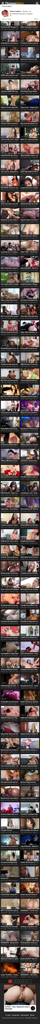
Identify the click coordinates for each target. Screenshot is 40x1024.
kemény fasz (10, 415)
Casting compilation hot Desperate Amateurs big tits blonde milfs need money (30, 927)
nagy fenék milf (13, 109)
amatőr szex (29, 768)
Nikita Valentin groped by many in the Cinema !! (30, 702)
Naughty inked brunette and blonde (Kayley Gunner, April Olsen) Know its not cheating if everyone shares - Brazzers (30, 396)
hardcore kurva (15, 125)
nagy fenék (18, 896)
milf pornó (28, 93)
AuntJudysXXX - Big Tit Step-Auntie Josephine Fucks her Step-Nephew (30, 268)
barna (23, 190)
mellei (14, 254)
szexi (22, 768)
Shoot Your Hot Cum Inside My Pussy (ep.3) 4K (10, 236)
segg (22, 688)
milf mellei (24, 206)
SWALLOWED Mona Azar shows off (10, 461)
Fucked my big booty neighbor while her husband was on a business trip (10, 364)
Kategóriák (15, 1015)
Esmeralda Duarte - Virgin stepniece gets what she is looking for (30, 653)
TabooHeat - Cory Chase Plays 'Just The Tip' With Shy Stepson (10, 509)
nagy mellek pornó (19, 174)
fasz (33, 141)
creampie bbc (25, 174)
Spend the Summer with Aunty (30, 59)
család (3, 415)
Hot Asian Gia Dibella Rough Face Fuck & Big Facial (30, 300)
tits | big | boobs (17, 495)
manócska (24, 671)
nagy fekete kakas (27, 318)
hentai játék (13, 977)
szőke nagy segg (26, 398)
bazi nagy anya (33, 929)
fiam (2, 318)
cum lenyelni (5, 896)
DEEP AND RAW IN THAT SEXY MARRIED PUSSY (30, 172)
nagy (27, 77)
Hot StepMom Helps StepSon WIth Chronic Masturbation (10, 653)
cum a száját (17, 527)
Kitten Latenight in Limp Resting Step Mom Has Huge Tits (30, 27)
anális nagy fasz (26, 334)
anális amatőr (25, 945)
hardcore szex (5, 479)
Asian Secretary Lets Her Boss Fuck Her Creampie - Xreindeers (10, 204)
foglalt (23, 77)
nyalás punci (13, 752)
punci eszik (32, 463)
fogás (16, 302)
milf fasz (4, 431)
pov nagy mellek (33, 366)
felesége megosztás (28, 607)
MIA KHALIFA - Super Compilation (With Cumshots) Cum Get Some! (10, 493)
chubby (11, 591)
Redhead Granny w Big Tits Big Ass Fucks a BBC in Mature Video (10, 220)
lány (22, 736)
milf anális (24, 157)
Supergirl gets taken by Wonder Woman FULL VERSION (30, 75)
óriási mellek (15, 575)
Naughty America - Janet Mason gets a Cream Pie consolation (30, 686)
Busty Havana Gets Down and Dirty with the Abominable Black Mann (10, 573)
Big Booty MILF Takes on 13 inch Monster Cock (30, 959)
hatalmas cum (13, 93)
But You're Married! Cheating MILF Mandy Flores (10, 396)
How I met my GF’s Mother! (10, 589)
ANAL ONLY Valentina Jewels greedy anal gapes (30, 332)
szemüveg (14, 479)
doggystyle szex (6, 816)
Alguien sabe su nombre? (29, 220)
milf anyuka (16, 832)
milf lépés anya (35, 864)
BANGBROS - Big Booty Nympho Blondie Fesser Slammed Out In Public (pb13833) (10, 943)
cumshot (4, 623)
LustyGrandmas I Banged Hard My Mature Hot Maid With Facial (30, 284)
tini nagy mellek (26, 511)
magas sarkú (9, 543)
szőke (23, 752)
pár (2, 880)
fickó (22, 45)
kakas (3, 174)
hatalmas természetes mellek (11, 222)
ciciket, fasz (18, 431)
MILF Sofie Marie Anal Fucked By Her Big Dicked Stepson (10, 268)
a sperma (28, 238)
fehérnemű (34, 125)
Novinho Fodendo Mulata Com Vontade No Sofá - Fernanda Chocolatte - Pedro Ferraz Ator (30, 766)
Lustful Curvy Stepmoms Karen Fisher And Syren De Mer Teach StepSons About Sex (30, 637)
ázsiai (23, 222)
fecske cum (16, 463)
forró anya (24, 575)
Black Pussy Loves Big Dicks (10, 798)
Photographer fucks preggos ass (30, 943)
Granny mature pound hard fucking (10, 123)
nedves (3, 447)
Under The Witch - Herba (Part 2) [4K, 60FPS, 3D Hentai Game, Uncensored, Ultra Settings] (10, 975)
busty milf (14, 29)
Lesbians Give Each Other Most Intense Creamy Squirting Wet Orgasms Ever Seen (30, 669)
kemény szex (5, 125)
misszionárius (30, 848)
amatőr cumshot (13, 623)
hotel (17, 912)
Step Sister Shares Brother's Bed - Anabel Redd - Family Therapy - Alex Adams (10, 734)
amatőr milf (15, 382)
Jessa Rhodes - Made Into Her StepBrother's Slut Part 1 (30, 846)
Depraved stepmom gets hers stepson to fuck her (10, 959)
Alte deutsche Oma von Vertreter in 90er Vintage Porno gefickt (10, 477)
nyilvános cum (15, 286)
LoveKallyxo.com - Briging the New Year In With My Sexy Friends (30, 493)
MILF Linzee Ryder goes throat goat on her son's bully (10, 316)
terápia (16, 736)
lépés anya (36, 29)
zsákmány (13, 720)
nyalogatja (14, 157)
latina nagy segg (26, 720)
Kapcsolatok (25, 1015)
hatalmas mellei (6, 832)
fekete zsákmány (7, 350)
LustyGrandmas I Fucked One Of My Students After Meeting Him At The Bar (30, 188)
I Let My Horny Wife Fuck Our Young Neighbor (30, 605)
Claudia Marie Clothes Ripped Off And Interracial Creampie (10, 846)
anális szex (24, 559)
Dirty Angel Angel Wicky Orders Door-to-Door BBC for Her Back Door (30, 91)
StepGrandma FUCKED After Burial (30, 734)
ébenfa (7, 286)
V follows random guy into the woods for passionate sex (30, 43)
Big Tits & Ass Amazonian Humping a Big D (10, 380)
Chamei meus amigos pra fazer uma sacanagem (10, 557)
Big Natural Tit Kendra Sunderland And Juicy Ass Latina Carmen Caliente (30, 429)
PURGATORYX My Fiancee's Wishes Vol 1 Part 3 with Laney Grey (10, 155)
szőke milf (24, 447)
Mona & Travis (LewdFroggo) (30, 412)
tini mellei (24, 832)
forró (2, 286)
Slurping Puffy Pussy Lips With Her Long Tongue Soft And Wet (10, 605)
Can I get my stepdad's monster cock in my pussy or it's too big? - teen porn (10, 172)
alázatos (10, 431)
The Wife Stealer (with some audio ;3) (30, 477)
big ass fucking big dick (28, 896)
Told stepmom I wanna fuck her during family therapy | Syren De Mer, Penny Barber (10, 412)
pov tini (11, 238)
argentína (4, 912)
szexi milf (17, 398)
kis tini (34, 511)
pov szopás (35, 431)
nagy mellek (28, 29)
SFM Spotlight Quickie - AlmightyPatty (10, 686)
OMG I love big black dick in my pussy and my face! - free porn (10, 59)
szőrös (23, 382)
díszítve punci (12, 77)
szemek (14, 318)
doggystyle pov (26, 431)
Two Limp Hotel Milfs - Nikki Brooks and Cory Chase (10, 766)
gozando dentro (18, 784)
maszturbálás (5, 575)
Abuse (32, 1015)
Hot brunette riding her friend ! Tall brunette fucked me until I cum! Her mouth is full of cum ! (10, 894)
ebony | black (15, 800)
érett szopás (5, 190)
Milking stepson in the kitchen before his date (30, 445)
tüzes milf (34, 880)
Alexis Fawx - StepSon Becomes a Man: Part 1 (30, 107)
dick (34, 688)
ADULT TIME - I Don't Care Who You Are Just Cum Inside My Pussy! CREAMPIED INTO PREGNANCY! (30, 252)
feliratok (15, 639)
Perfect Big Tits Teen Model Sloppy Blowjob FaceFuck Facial (10, 927)
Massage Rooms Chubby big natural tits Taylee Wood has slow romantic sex (30, 589)
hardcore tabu (25, 270)
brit (38, 206)
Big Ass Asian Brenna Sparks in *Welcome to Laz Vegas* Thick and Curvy (10, 332)
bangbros (24, 977)
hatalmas (4, 93)
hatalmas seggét (13, 848)
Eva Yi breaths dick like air (30, 830)
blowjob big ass (6, 206)
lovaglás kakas (6, 334)
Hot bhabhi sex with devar (10, 702)
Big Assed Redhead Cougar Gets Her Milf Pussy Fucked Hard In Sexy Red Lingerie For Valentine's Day (30, 123)
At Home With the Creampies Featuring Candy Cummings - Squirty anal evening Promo (10, 669)
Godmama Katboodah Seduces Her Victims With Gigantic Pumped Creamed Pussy (10, 445)
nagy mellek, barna (27, 591)
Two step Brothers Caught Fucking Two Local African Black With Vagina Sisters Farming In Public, (10, 284)
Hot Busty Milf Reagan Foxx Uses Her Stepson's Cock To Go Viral (10, 27)
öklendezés (24, 302)
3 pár (22, 479)
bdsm (37, 543)
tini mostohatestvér (27, 623)
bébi (22, 254)
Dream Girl (4, 878)
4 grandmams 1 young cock (10, 252)
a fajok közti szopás (7, 45)
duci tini (31, 800)
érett (22, 61)
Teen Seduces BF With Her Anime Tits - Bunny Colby (30, 509)
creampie (4, 848)
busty (12, 896)
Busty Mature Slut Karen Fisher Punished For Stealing (10, 429)
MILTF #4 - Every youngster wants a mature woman (30, 139)
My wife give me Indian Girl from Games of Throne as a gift (10, 750)
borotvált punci (11, 447)
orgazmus (31, 671)
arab (2, 495)
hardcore (27, 45)
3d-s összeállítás (6, 688)
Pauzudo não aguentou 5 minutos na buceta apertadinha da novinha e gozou (10, 621)
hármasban (5, 752)
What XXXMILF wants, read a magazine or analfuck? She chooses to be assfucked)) (30, 155)
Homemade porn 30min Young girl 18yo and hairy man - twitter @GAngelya (30, 236)
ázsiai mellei (8, 141)
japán (33, 45)
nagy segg (4, 109)
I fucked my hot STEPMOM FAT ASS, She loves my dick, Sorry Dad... (30, 573)
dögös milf (24, 816)
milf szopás (27, 141)
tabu (35, 109)
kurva (3, 398)
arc (2, 141)
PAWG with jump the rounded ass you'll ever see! (10, 75)
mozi (31, 704)
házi (29, 157)
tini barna (24, 784)
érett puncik (35, 639)
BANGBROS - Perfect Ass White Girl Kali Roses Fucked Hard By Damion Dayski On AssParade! (30, 910)
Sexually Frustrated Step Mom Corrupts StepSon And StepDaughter (30, 814)
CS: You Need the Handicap (10, 637)
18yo (22, 238)
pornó (23, 93)
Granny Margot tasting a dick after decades (30, 380)
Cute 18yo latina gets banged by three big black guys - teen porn (30, 316)
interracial (4, 77)
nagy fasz (4, 61)
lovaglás (27, 479)
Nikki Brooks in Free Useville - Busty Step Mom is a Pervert (30, 364)
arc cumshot (25, 286)
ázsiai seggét (29, 222)
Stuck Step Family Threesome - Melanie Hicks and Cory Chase (30, 557)
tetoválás (8, 318)
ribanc (30, 832)
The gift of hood (6, 830)
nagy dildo (18, 607)
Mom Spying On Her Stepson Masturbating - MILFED (30, 878)
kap (2, 961)
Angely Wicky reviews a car (30, 750)
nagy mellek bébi (8, 302)
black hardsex (25, 495)
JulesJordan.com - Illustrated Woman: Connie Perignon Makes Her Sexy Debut (10, 139)
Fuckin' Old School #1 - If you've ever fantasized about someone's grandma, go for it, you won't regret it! (30, 862)
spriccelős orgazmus (8, 607)
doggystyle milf (6, 511)
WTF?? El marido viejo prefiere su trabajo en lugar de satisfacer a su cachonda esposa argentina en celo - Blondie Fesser (10, 910)
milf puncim (5, 591)
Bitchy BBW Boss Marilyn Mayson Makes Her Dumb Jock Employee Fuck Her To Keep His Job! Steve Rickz (30, 525)
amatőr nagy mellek (7, 559)
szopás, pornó (15, 961)
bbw (26, 61)
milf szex (24, 109)
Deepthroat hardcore (28, 541)
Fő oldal (8, 1015)
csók (30, 415)
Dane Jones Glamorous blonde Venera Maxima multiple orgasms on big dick (10, 300)
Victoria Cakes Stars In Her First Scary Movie (10, 814)
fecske (30, 447)
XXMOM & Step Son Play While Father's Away (10, 718)
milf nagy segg (6, 29)
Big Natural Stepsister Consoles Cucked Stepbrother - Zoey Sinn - (30, 621)
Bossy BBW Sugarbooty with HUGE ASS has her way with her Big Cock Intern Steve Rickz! (30, 348)
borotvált (24, 912)
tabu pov (31, 61)
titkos (7, 398)
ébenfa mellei (18, 350)
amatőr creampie (17, 206)
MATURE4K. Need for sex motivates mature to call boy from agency (10, 188)
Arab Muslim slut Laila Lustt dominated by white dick (10, 43)
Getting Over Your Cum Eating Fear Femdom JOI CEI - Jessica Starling (10, 541)
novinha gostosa (6, 784)
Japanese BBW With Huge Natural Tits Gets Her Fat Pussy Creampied (10, 91)
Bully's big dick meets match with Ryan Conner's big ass (30, 894)
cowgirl (17, 45)
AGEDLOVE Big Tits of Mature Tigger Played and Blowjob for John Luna (30, 204)
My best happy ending (28, 782)
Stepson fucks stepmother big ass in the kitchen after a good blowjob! (10, 107)
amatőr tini (4, 238)
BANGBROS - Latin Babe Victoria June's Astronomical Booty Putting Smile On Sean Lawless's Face (30, 975)
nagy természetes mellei (9, 864)
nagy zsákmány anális (8, 366)
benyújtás (4, 639)
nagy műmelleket (30, 736)
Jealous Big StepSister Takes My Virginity (30, 798)
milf (22, 29)
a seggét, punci (34, 559)
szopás (12, 190)
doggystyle (24, 463)
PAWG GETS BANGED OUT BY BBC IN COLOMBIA (30, 718)
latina (38, 671)
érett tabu (34, 270)
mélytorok (32, 302)
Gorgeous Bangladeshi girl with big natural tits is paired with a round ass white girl (10, 862)
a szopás (30, 109)
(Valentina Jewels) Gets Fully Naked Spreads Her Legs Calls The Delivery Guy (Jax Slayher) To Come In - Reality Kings (30, 461)
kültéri (34, 720)
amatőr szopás (26, 350)
